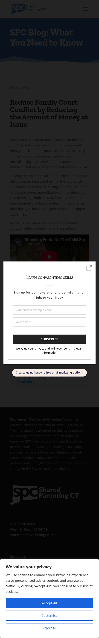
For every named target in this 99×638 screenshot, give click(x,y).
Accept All (49, 603)
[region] (49, 598)
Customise (49, 615)
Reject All (49, 628)
